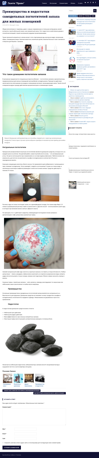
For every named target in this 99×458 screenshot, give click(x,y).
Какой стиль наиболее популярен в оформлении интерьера (22, 391)
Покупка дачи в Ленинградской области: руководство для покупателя (81, 117)
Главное (44, 3)
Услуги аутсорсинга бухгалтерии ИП (79, 158)
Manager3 (12, 25)
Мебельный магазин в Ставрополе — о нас (83, 183)
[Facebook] (96, 2)
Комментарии (64, 3)
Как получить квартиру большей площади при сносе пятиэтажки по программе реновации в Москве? (81, 104)
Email (4, 433)
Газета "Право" (16, 3)
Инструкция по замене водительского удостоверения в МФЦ (86, 51)
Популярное (72, 16)
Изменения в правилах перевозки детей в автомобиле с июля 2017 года (86, 67)
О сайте (80, 3)
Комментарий (6, 407)
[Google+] (90, 2)
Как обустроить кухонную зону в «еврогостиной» (49, 393)
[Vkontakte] (85, 2)
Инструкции (53, 3)
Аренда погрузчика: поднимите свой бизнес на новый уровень (82, 147)
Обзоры (73, 3)
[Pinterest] (93, 2)
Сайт (3, 438)
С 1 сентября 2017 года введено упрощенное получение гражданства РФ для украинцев (86, 42)
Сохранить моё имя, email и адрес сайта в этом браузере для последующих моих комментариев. (32, 443)
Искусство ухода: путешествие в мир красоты (82, 134)
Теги (93, 16)
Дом (17, 25)
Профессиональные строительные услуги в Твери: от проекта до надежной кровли (81, 171)
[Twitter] (88, 2)
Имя (4, 429)
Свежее (80, 16)
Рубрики (87, 16)
